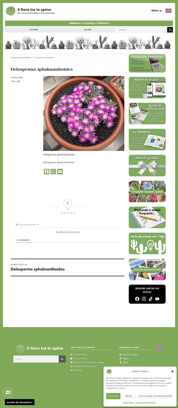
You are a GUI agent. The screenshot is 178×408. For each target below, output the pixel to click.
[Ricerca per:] (142, 29)
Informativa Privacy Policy (145, 402)
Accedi (87, 29)
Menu (155, 11)
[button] (172, 371)
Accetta (113, 396)
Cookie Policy (128, 402)
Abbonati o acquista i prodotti (89, 23)
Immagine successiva (44, 57)
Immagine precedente (21, 57)
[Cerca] (62, 359)
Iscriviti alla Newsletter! (19, 402)
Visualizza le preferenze (155, 396)
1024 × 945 (15, 81)
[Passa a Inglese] (168, 10)
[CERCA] (170, 30)
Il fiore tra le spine (34, 9)
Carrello (33, 29)
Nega (128, 396)
